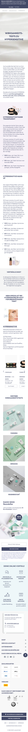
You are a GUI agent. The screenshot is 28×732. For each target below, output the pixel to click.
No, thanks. (17, 6)
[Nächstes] (24, 371)
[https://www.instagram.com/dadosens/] (8, 657)
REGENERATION (14, 494)
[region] (14, 371)
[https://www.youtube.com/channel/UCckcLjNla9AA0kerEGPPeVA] (11, 657)
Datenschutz (12, 723)
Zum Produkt (11, 386)
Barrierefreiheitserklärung (14, 725)
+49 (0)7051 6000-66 (13, 623)
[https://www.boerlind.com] (5, 657)
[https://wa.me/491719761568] (14, 657)
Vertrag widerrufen (14, 718)
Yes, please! (11, 6)
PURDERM (14, 433)
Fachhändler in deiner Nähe (15, 714)
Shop (3, 640)
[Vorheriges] (3, 371)
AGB (5, 723)
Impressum (21, 723)
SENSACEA (14, 464)
